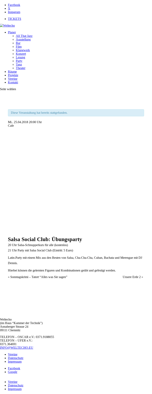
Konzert (21, 53)
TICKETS (14, 18)
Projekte (13, 75)
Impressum (15, 361)
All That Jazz (24, 36)
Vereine (12, 78)
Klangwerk (23, 50)
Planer (12, 32)
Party (19, 61)
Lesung (20, 57)
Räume (12, 71)
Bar (18, 43)
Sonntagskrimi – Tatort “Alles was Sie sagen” (37, 277)
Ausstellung (23, 39)
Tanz (19, 64)
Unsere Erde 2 (133, 277)
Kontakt (13, 82)
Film (19, 46)
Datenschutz (15, 358)
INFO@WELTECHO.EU (16, 347)
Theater (20, 68)
